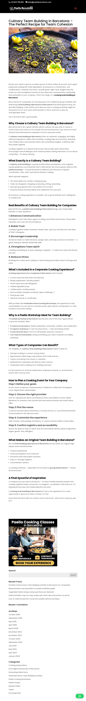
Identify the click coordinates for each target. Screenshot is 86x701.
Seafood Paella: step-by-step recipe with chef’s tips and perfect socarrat (39, 595)
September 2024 (15, 642)
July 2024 (12, 646)
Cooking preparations (18, 665)
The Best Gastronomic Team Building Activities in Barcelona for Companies (39, 585)
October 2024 (14, 639)
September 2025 (15, 618)
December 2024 (15, 632)
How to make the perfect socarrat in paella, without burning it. (34, 599)
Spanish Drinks (14, 686)
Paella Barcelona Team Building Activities (25, 676)
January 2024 (14, 656)
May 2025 (12, 621)
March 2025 (13, 628)
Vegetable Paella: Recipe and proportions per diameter (31, 592)
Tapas (11, 689)
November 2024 (15, 635)
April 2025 (13, 625)
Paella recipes (14, 682)
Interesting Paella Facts (18, 672)
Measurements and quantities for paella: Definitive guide (32, 588)
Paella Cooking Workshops (20, 679)
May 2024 (13, 649)
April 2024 (13, 653)
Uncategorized (15, 693)
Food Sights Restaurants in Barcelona (24, 669)
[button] (80, 696)
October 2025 (14, 614)
